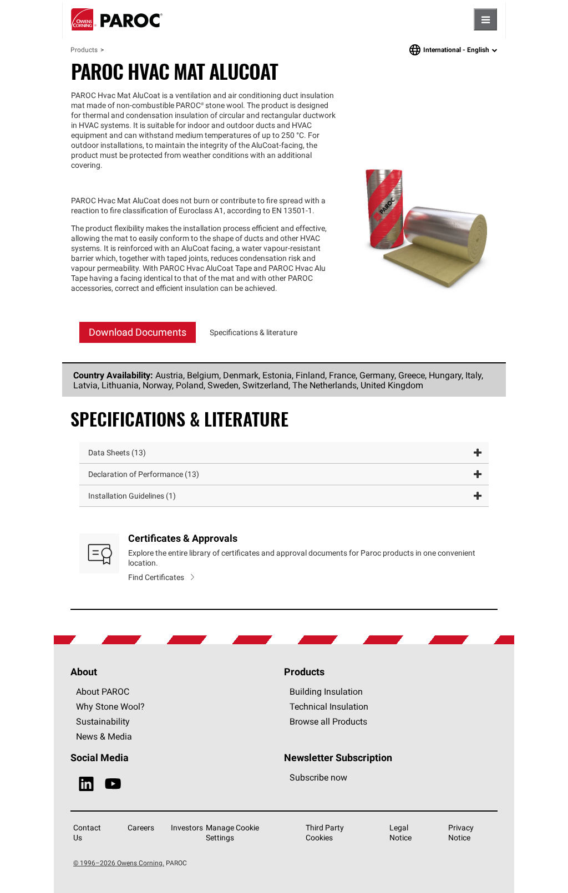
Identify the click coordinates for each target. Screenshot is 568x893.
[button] (284, 453)
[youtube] (112, 784)
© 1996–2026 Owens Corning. (118, 863)
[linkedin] (86, 784)
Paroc (117, 19)
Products (84, 49)
